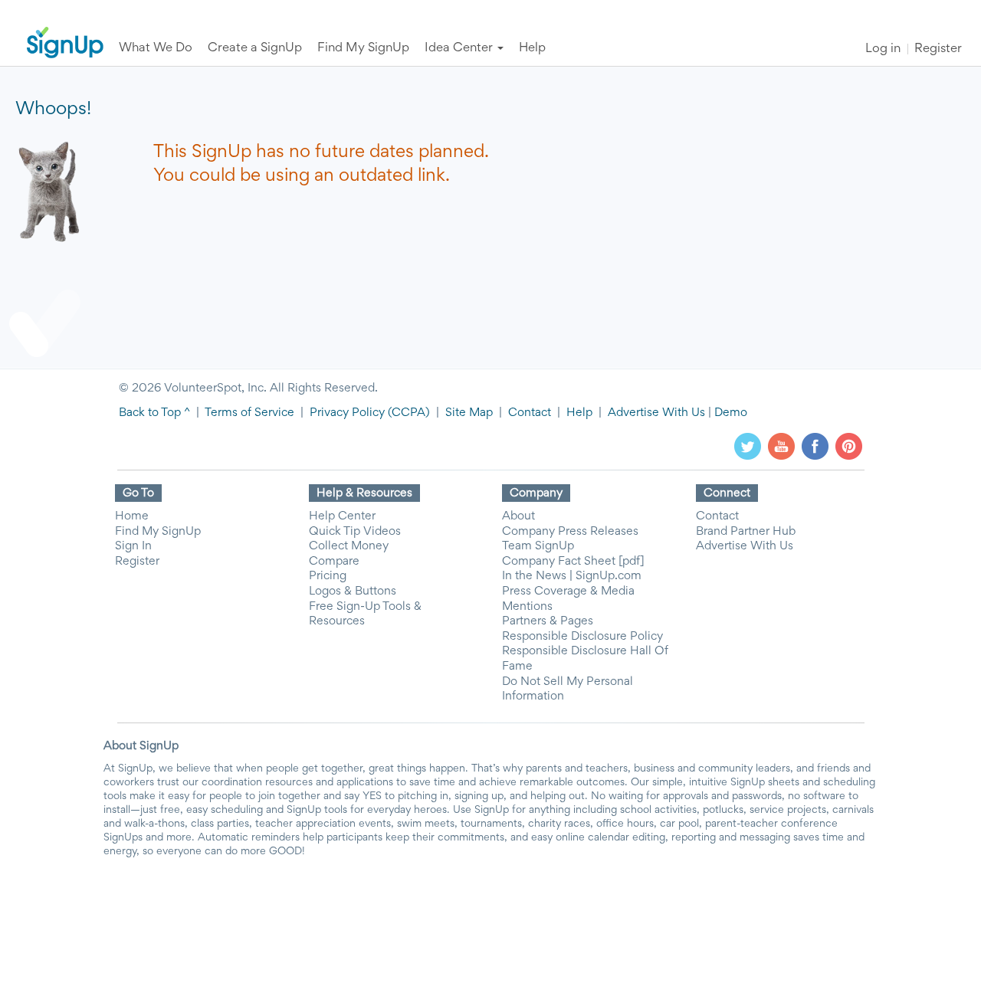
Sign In (133, 546)
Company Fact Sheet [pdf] (573, 561)
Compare (334, 561)
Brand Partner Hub (746, 531)
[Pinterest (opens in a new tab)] (848, 446)
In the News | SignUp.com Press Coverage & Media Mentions (571, 591)
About (518, 516)
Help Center (342, 516)
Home (132, 516)
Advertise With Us (656, 413)
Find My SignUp (158, 531)
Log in (883, 49)
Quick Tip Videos (355, 531)
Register (938, 49)
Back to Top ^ (154, 413)
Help (579, 413)
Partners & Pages (547, 621)
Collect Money (349, 546)
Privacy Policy (347, 413)
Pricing (327, 576)
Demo (730, 413)
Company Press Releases (570, 531)
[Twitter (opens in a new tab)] (747, 446)
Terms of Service (249, 413)
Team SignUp (538, 546)
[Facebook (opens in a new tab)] (815, 446)
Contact (529, 413)
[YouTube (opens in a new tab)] (781, 446)
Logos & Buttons (352, 591)
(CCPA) (407, 413)
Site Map (469, 413)
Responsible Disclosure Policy (582, 636)
